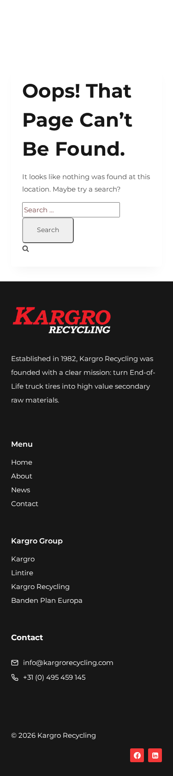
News (20, 489)
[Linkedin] (155, 755)
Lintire (22, 572)
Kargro (23, 558)
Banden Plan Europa (47, 600)
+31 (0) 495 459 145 (54, 677)
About (21, 476)
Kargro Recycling (40, 586)
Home (21, 462)
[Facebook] (137, 755)
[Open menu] (152, 25)
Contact (24, 503)
